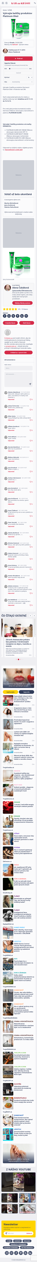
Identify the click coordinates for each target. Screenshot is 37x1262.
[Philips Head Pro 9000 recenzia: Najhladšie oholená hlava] (27, 1197)
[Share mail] (26, 316)
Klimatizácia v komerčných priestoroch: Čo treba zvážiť (24, 1038)
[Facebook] (16, 1253)
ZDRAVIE (17, 802)
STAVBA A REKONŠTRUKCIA (23, 1021)
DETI (15, 959)
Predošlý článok (10, 323)
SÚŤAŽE (10, 10)
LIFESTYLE (17, 941)
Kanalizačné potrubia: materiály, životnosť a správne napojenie (22, 1057)
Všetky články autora (22, 303)
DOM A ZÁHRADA (20, 973)
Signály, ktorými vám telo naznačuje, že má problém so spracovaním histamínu (23, 820)
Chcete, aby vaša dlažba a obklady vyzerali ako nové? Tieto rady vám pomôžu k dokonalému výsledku (23, 995)
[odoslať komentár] (30, 384)
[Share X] (13, 316)
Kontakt (17, 1241)
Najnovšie (26, 692)
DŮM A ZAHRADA (20, 879)
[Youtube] (11, 1253)
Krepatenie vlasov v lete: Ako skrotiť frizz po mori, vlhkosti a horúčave (23, 710)
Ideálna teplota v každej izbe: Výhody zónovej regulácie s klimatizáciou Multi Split (23, 1071)
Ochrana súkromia (11, 1248)
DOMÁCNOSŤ (18, 990)
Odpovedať (11, 399)
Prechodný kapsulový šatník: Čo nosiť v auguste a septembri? (24, 721)
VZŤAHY (16, 834)
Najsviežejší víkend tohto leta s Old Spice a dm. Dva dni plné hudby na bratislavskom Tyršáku (23, 698)
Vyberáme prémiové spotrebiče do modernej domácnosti (22, 1088)
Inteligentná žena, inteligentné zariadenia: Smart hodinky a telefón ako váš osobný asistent (22, 915)
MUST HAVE (18, 785)
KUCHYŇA (17, 1084)
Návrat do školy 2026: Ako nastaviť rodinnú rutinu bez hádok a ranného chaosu (24, 757)
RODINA (17, 847)
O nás (9, 1241)
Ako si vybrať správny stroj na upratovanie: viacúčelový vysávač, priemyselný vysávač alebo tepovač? (23, 1009)
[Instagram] (7, 1253)
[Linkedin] (30, 1253)
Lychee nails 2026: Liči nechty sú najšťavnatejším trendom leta (23, 733)
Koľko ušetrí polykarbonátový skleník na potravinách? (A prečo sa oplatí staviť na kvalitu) (24, 977)
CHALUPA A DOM (20, 1053)
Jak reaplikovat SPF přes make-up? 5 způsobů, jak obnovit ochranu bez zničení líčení (23, 869)
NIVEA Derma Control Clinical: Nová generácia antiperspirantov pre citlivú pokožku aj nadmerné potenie (24, 947)
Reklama (27, 1241)
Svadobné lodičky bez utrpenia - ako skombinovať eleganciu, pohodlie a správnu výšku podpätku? (24, 776)
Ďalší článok (26, 323)
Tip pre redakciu (27, 1248)
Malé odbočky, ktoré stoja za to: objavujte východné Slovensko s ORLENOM (23, 931)
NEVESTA (17, 771)
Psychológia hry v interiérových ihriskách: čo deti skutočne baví (23, 963)
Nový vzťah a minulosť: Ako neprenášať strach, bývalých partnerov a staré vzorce (24, 838)
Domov (5, 10)
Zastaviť (18, 73)
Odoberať (29, 1233)
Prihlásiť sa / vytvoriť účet (19, 352)
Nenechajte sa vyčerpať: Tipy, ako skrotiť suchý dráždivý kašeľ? (22, 900)
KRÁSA (16, 865)
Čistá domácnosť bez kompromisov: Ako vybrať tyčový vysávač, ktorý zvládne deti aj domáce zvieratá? (23, 1121)
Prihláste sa (8, 338)
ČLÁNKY (17, 896)
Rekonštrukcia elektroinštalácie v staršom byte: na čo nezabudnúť (24, 1025)
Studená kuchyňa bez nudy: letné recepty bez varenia (24, 1101)
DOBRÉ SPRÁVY (19, 927)
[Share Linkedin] (22, 316)
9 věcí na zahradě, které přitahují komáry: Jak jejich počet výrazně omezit (24, 883)
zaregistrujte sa (11, 346)
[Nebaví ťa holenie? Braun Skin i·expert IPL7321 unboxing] (10, 1208)
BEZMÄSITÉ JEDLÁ (20, 1098)
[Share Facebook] (4, 316)
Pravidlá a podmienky (18, 1244)
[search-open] (6, 3)
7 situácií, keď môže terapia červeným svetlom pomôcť (24, 805)
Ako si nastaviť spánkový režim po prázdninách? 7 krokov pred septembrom (23, 851)
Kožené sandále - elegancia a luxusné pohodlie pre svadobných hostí (23, 789)
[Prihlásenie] (2, 3)
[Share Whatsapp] (9, 316)
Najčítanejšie (10, 692)
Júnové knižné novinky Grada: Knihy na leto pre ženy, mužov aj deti (23, 1133)
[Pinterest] (21, 1253)
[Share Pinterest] (17, 316)
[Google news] (25, 1253)
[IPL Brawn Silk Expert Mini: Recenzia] (27, 1208)
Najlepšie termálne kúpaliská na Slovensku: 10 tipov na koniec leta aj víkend (23, 746)
